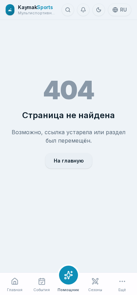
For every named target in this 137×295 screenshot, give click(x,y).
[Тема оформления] (98, 9)
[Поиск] (67, 9)
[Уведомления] (83, 9)
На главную (69, 161)
